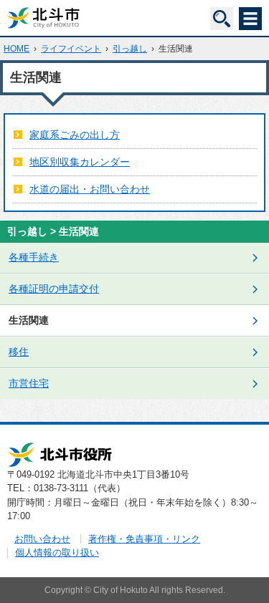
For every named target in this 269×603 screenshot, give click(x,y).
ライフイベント (71, 49)
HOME (16, 49)
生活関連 (29, 320)
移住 (19, 351)
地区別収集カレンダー (79, 162)
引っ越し (130, 49)
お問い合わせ (42, 539)
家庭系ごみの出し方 (74, 134)
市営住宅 (29, 383)
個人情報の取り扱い (57, 552)
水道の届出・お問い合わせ (89, 189)
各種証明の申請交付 (54, 288)
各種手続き (34, 257)
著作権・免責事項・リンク (144, 539)
